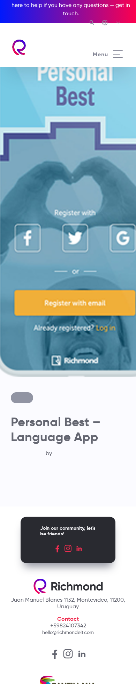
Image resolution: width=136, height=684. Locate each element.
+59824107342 (68, 625)
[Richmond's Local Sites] (111, 23)
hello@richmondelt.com (68, 632)
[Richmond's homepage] (39, 47)
